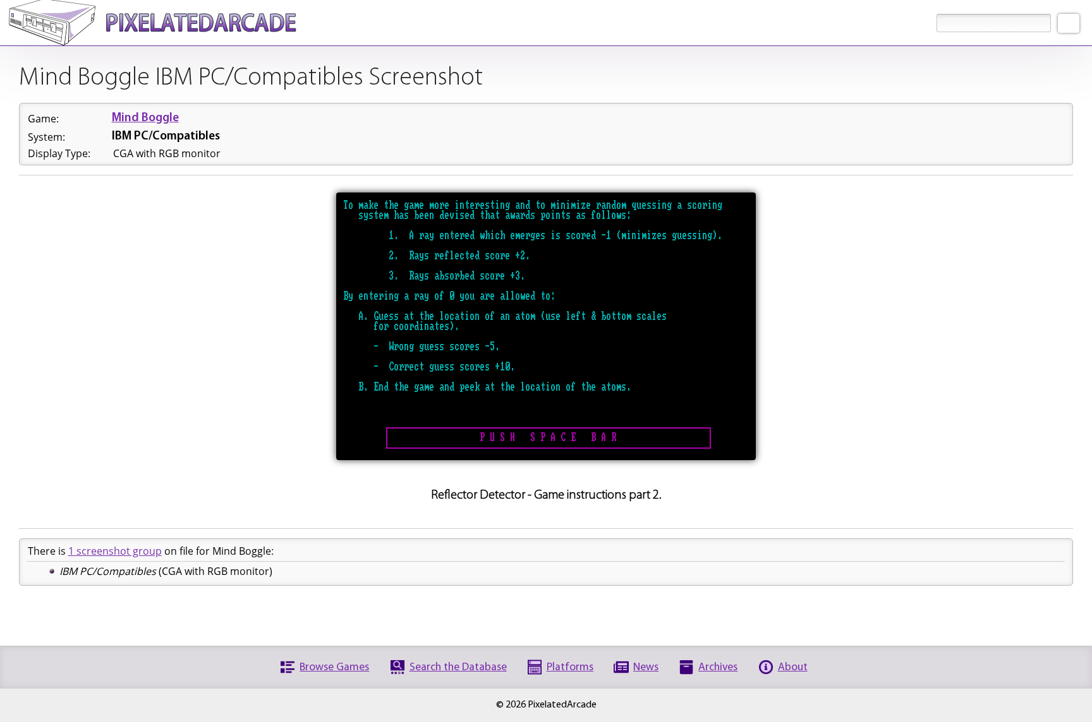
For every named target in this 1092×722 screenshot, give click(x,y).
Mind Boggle (145, 118)
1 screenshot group (115, 551)
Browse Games (334, 667)
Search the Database (458, 667)
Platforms (570, 667)
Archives (717, 667)
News (645, 667)
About (793, 667)
